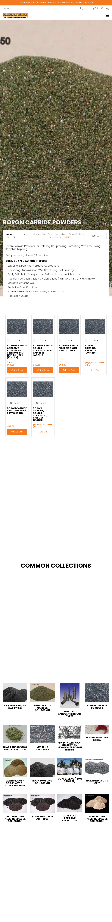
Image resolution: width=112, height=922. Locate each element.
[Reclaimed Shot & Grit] (97, 767)
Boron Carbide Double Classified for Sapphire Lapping (43, 350)
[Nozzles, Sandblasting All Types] (69, 695)
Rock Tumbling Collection (42, 782)
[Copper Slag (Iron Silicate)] (69, 766)
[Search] (81, 8)
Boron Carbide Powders (97, 707)
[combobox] (40, 8)
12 (19, 234)
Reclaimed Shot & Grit (97, 782)
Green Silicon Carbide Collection (42, 708)
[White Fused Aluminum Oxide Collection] (97, 803)
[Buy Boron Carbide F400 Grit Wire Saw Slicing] (17, 389)
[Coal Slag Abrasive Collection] (69, 803)
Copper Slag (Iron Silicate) (70, 780)
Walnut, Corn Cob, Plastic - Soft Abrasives (15, 783)
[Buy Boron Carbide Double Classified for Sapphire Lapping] (43, 326)
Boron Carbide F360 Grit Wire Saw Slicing (69, 348)
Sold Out (95, 370)
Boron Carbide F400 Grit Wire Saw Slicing (17, 411)
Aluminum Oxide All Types (42, 817)
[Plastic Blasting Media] (97, 729)
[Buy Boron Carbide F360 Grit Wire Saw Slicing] (69, 326)
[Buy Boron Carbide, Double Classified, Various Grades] (43, 389)
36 (8, 237)
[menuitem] (98, 8)
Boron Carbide (76, 234)
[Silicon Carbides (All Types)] (15, 692)
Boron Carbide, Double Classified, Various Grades (40, 414)
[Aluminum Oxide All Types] (42, 803)
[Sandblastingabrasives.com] (20, 15)
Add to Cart (69, 370)
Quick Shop (17, 370)
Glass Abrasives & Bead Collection (15, 748)
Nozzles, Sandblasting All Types (70, 714)
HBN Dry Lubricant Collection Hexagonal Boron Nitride (70, 746)
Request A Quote (18, 296)
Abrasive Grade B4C (60, 237)
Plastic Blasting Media (97, 738)
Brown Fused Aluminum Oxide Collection (15, 819)
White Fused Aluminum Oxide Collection (97, 819)
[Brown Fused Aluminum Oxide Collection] (15, 803)
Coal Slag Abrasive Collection (69, 818)
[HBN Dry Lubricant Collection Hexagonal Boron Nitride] (69, 732)
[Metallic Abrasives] (42, 734)
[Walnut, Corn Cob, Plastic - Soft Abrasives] (15, 767)
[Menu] (107, 15)
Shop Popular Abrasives (54, 234)
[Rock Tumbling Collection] (42, 767)
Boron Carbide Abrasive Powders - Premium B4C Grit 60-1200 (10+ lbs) (17, 351)
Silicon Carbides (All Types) (15, 707)
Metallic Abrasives (42, 748)
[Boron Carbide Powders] (97, 692)
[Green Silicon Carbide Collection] (42, 692)
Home (36, 234)
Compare (15, 340)
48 (13, 237)
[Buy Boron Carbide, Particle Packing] (95, 326)
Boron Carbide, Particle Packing (90, 349)
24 (23, 234)
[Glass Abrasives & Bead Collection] (15, 734)
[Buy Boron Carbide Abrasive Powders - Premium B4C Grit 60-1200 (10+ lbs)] (17, 326)
